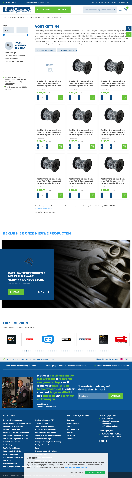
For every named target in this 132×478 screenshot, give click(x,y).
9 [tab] (35, 350)
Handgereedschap (10, 463)
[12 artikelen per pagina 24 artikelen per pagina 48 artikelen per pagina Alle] (67, 50)
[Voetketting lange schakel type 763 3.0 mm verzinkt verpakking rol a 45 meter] (114, 67)
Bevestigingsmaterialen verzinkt (16, 432)
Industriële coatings (43, 439)
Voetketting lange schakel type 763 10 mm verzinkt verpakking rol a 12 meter (113, 180)
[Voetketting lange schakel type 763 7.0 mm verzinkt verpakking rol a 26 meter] (50, 165)
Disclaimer (15, 475)
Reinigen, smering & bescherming (48, 442)
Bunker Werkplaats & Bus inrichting (17, 423)
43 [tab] (98, 350)
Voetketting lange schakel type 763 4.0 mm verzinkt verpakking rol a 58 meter (49, 132)
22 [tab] (59, 350)
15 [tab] (46, 350)
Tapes (37, 448)
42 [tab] (97, 350)
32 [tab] (78, 350)
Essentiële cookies (76, 472)
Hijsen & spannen (41, 423)
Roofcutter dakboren (11, 448)
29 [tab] (72, 350)
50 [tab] (111, 350)
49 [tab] (110, 350)
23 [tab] (61, 350)
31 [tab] (76, 350)
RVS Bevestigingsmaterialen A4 (15, 439)
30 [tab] (74, 350)
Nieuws (70, 432)
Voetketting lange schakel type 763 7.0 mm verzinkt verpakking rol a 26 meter (49, 180)
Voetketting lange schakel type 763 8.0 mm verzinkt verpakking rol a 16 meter (81, 180)
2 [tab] (22, 350)
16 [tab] (48, 350)
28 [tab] (71, 350)
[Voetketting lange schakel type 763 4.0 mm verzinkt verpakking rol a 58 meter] (50, 116)
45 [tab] (102, 350)
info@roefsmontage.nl (43, 208)
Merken (62, 9)
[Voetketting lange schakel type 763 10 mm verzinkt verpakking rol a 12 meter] (114, 165)
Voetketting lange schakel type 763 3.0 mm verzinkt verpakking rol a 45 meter (113, 83)
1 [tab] (20, 350)
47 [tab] (106, 350)
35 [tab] (84, 350)
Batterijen (7, 460)
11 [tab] (39, 350)
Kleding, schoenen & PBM (44, 420)
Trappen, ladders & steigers (46, 451)
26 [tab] (67, 350)
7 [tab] (32, 350)
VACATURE (71, 435)
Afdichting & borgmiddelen (45, 429)
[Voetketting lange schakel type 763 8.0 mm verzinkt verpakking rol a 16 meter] (82, 165)
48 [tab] (108, 350)
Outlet (113, 2)
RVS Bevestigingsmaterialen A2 (15, 435)
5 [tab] (28, 350)
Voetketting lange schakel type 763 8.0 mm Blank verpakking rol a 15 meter (49, 83)
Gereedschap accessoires (13, 426)
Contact (70, 439)
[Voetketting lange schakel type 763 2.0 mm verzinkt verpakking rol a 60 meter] (82, 67)
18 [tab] (52, 350)
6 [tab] (30, 350)
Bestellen (15, 292)
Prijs (5, 25)
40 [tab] (93, 350)
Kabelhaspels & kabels (12, 451)
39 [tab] (91, 350)
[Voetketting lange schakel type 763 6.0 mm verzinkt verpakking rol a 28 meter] (114, 116)
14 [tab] (45, 350)
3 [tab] (24, 350)
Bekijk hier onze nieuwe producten (37, 233)
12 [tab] (41, 350)
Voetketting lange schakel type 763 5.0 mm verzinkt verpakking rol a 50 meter (81, 132)
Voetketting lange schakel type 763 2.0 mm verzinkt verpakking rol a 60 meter (81, 83)
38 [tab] (89, 350)
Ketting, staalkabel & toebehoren (39, 17)
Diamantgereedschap (11, 429)
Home (5, 17)
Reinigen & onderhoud (43, 445)
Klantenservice (123, 2)
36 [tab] (85, 350)
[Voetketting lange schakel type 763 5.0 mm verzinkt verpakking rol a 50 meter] (82, 116)
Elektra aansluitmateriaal (13, 457)
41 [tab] (95, 350)
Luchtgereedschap (10, 454)
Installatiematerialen (17, 17)
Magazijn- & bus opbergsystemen (48, 435)
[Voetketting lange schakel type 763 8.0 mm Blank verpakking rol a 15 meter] (50, 67)
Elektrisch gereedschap (12, 420)
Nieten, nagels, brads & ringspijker (17, 466)
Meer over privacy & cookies (76, 467)
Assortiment (44, 9)
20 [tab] (56, 350)
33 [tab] (80, 350)
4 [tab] (26, 350)
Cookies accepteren (95, 472)
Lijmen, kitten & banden (44, 426)
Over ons (94, 2)
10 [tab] (37, 350)
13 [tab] (43, 350)
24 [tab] (63, 350)
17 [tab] (50, 350)
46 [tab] (104, 350)
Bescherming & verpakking (45, 432)
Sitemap (6, 475)
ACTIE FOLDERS (104, 2)
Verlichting (7, 445)
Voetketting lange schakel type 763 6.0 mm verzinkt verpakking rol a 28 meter (113, 132)
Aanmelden (116, 396)
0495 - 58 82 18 (10, 2)
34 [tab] (82, 350)
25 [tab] (65, 350)
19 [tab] (54, 350)
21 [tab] (58, 350)
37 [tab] (87, 350)
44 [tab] (100, 350)
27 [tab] (69, 350)
